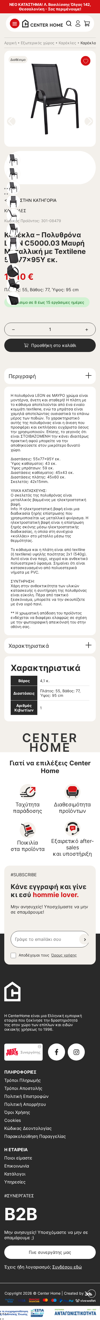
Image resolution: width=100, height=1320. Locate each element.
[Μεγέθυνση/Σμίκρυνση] (0, 1313)
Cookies (12, 1120)
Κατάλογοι (14, 1174)
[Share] (7, 188)
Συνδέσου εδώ (67, 1267)
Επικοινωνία (16, 1166)
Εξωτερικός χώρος (37, 43)
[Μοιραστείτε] (5, 1313)
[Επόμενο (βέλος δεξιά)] (2, 1318)
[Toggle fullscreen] (9, 188)
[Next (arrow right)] (7, 193)
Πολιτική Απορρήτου (25, 1104)
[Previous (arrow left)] (4, 193)
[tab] (50, 376)
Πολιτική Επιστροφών (26, 1096)
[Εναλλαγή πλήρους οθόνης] (2, 1313)
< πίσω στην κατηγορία (30, 200)
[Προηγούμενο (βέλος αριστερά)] (0, 1318)
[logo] (42, 23)
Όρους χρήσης (64, 955)
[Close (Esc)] (4, 188)
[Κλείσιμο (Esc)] (7, 1313)
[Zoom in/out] (12, 188)
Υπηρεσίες (15, 1182)
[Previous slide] (11, 121)
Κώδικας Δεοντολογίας (28, 1128)
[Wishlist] (85, 61)
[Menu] (14, 23)
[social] (56, 1052)
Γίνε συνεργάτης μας (50, 1252)
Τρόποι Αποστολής (23, 1088)
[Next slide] (89, 121)
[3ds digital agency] (90, 1293)
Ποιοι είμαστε (18, 1158)
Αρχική (10, 43)
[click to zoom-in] (54, 98)
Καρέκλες (67, 43)
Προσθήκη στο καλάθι (53, 345)
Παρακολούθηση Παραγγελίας (35, 1136)
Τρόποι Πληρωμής (22, 1080)
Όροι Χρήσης (17, 1112)
